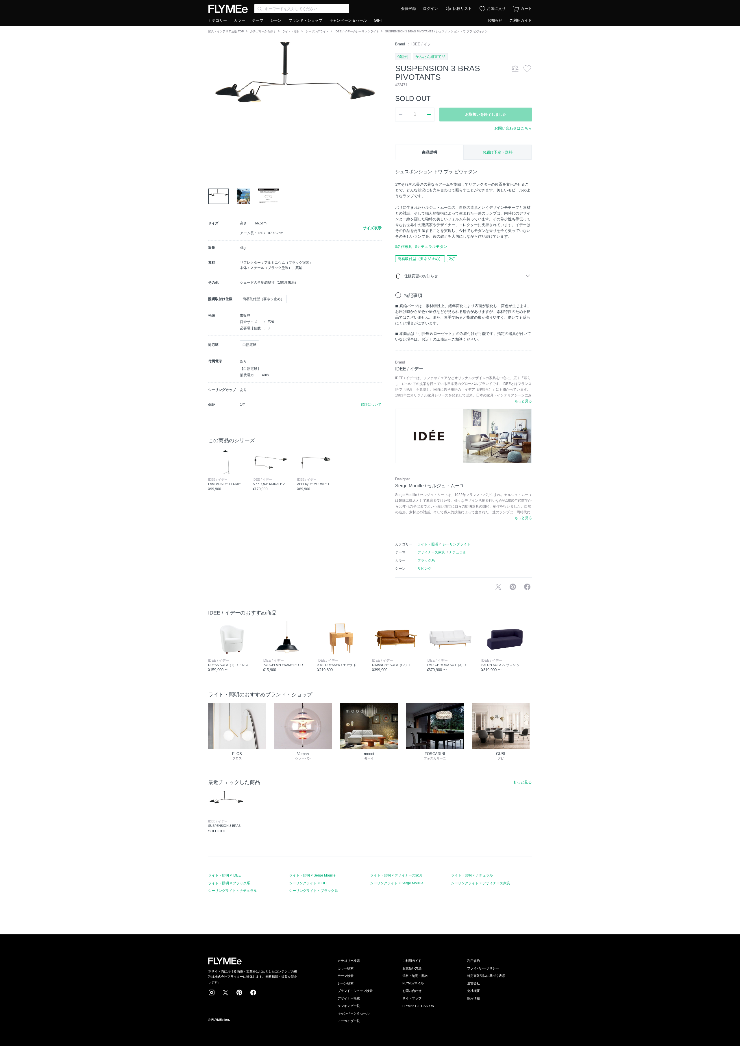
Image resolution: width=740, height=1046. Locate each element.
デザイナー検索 (349, 998)
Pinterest (239, 992)
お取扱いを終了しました (485, 114)
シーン (276, 20)
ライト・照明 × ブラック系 (229, 883)
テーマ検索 (346, 975)
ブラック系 (426, 560)
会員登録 (408, 8)
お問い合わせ (411, 990)
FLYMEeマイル (413, 983)
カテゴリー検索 (349, 960)
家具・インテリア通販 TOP (226, 31)
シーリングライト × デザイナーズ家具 (480, 883)
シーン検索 (346, 983)
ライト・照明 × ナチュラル (472, 875)
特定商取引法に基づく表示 (486, 975)
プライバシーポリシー (483, 968)
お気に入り (496, 8)
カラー (239, 20)
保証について (371, 405)
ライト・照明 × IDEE (224, 875)
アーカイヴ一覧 (349, 1021)
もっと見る (522, 782)
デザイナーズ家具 (431, 552)
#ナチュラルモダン (431, 246)
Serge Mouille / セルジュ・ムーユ (429, 485)
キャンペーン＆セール (348, 20)
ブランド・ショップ (305, 20)
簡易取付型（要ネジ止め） (420, 259)
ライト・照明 (290, 31)
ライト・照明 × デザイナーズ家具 (396, 875)
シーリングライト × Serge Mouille (396, 883)
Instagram (211, 992)
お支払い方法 (411, 968)
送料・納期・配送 (415, 975)
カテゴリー (217, 20)
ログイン (430, 8)
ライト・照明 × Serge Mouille (312, 875)
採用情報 (473, 998)
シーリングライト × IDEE (309, 883)
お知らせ (494, 20)
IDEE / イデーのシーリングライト (357, 31)
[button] (212, 107)
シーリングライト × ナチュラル (232, 891)
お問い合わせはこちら (513, 128)
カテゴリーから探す (263, 31)
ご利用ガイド (520, 20)
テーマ (257, 20)
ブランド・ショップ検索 (355, 990)
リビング (424, 569)
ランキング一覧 (349, 1006)
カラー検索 (346, 968)
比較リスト (462, 8)
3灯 (452, 259)
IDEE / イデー (423, 44)
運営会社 (473, 983)
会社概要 (473, 990)
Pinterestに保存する (512, 586)
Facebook (253, 992)
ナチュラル (457, 552)
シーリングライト (317, 31)
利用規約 (473, 960)
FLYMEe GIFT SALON (418, 1006)
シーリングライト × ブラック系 (313, 891)
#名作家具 (403, 246)
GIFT (378, 20)
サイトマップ (411, 998)
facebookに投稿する (527, 586)
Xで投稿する (498, 586)
